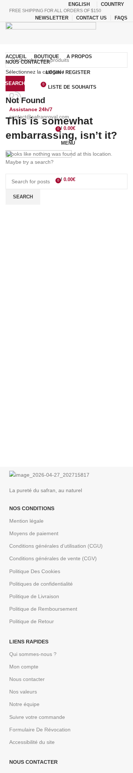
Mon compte (23, 667)
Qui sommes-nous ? (33, 654)
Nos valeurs (23, 692)
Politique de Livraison (34, 596)
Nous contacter (27, 679)
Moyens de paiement (33, 533)
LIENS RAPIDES (28, 642)
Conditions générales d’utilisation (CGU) (56, 546)
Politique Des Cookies (34, 571)
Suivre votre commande (37, 717)
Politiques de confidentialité (41, 584)
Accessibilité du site (32, 742)
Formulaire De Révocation (40, 730)
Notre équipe (24, 704)
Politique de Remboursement (43, 609)
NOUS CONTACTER (33, 762)
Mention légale (26, 521)
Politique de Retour (31, 621)
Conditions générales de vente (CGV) (53, 558)
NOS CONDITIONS (31, 508)
